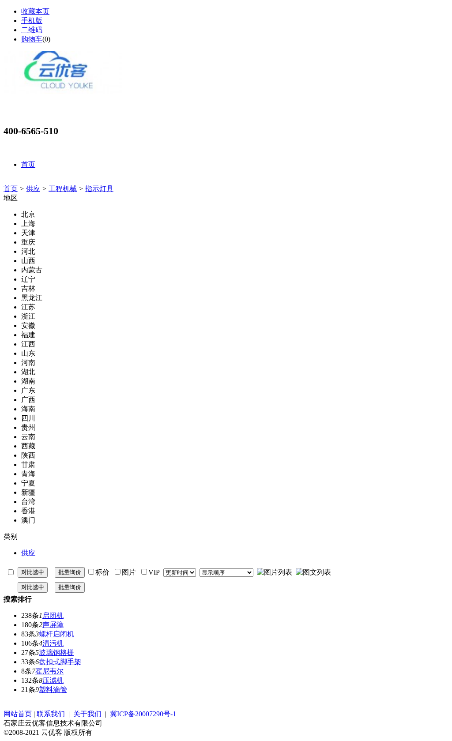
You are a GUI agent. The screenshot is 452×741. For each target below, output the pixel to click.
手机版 (31, 20)
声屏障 (53, 624)
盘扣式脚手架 (60, 662)
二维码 (31, 30)
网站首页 (18, 714)
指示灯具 (99, 188)
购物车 (31, 39)
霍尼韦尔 (49, 671)
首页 (11, 188)
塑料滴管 (53, 689)
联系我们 (51, 714)
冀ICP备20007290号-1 (143, 714)
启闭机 (53, 615)
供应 (33, 188)
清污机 (53, 643)
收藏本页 (35, 11)
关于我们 (87, 714)
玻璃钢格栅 (56, 652)
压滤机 (53, 680)
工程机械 (63, 188)
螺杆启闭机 (56, 634)
